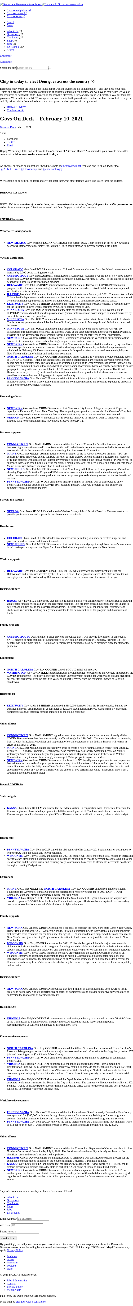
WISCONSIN (15, 855)
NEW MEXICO (16, 242)
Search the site (8, 67)
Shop (10, 40)
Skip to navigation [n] (19, 10)
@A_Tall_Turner (10, 169)
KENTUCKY (15, 303)
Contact (11, 1283)
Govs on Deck (8, 127)
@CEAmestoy (29, 169)
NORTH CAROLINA (20, 356)
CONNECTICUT (17, 275)
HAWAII (12, 600)
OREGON (13, 417)
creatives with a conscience (31, 1301)
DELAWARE (15, 284)
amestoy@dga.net (71, 165)
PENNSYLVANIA (18, 378)
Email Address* (8, 1218)
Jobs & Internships (17, 1280)
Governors (13, 34)
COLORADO (15, 269)
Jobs (9, 43)
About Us (12, 31)
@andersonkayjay (52, 169)
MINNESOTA (15, 309)
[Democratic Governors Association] (41, 4)
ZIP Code (5, 1225)
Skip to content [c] (17, 13)
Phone (3, 1231)
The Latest (13, 37)
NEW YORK (15, 337)
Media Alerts (14, 1289)
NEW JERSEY (16, 469)
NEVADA (13, 511)
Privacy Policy (15, 1250)
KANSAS (12, 808)
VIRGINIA (13, 898)
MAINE (12, 453)
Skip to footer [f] (16, 16)
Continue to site (15, 110)
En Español (13, 46)
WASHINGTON (16, 672)
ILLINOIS (13, 294)
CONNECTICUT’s (18, 636)
